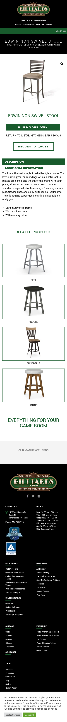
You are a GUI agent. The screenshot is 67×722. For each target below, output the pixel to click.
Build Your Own (11, 569)
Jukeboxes (40, 587)
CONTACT (49, 24)
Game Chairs (41, 650)
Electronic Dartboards (45, 576)
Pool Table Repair (12, 592)
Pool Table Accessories (15, 588)
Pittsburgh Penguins (14, 614)
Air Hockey (40, 569)
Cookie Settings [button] (13, 714)
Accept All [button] (29, 714)
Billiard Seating (42, 646)
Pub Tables (41, 639)
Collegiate (10, 652)
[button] (58, 31)
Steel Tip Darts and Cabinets (48, 580)
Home (8, 45)
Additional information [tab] (24, 168)
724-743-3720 (40, 20)
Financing (9, 673)
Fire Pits (8, 635)
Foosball (40, 583)
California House (12, 607)
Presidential (10, 611)
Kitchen (8, 643)
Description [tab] (14, 161)
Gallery (8, 684)
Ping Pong (40, 595)
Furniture (17, 45)
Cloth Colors (28, 24)
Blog (7, 680)
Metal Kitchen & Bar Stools (37, 45)
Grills (7, 631)
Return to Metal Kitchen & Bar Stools (33, 135)
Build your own (33, 127)
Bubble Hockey (42, 572)
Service (18, 24)
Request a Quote (33, 146)
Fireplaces (9, 646)
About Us (9, 669)
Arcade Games (42, 591)
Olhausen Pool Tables (14, 572)
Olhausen (9, 603)
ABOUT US (40, 24)
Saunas (8, 639)
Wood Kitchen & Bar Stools (47, 635)
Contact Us (10, 676)
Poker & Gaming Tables (46, 643)
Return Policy (11, 688)
